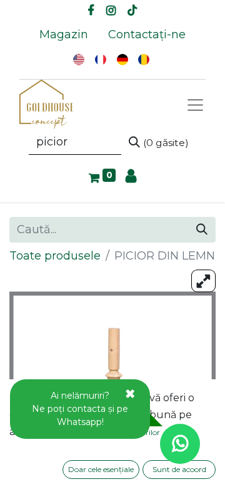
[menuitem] (63, 34)
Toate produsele (55, 256)
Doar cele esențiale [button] (101, 469)
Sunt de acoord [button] (179, 469)
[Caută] (202, 230)
